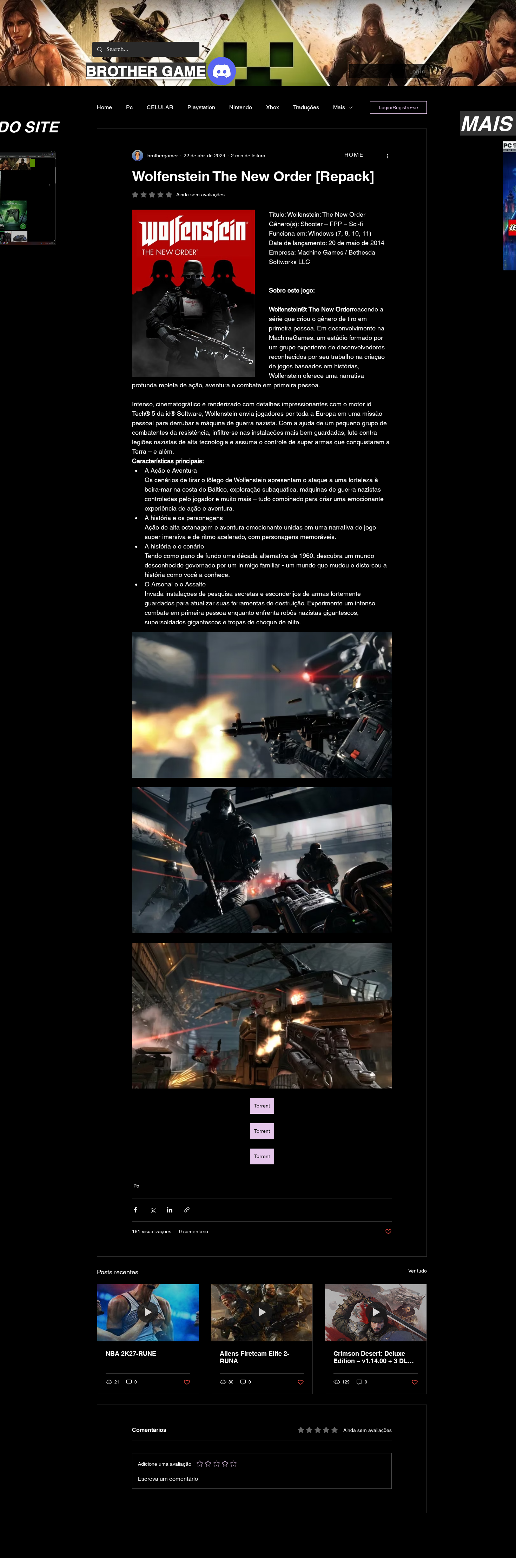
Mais (339, 107)
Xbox (272, 107)
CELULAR (160, 107)
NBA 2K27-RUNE (131, 1353)
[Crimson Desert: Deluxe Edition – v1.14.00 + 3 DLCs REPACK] (375, 1312)
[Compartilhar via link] (187, 1210)
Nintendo (240, 107)
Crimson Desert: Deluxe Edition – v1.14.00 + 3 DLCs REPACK (374, 1357)
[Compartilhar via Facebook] (135, 1210)
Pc (129, 107)
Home (104, 107)
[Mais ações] (387, 155)
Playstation (201, 107)
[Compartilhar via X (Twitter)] (152, 1210)
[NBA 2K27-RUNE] (148, 1312)
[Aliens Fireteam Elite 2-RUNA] (262, 1312)
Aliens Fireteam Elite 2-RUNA (254, 1357)
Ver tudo (417, 1271)
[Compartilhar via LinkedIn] (169, 1210)
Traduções (306, 107)
